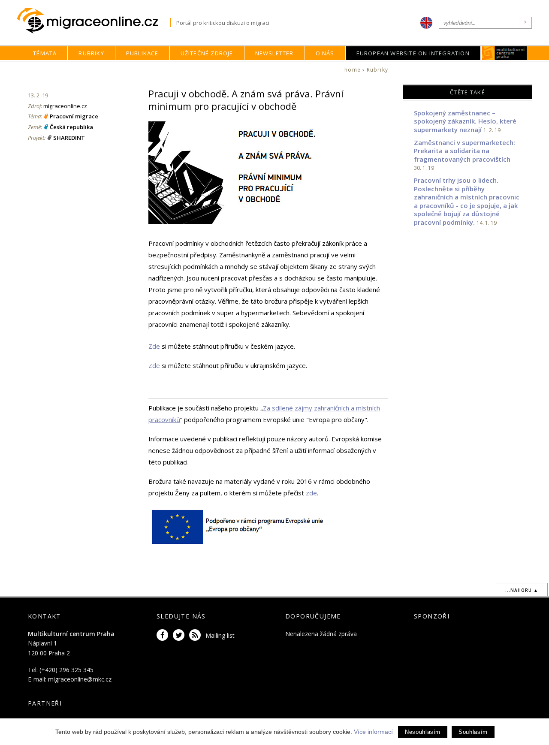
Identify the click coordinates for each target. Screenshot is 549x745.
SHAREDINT (69, 138)
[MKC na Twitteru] (180, 635)
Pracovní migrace (74, 116)
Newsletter (274, 53)
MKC (504, 53)
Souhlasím (473, 732)
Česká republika (71, 127)
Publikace (142, 53)
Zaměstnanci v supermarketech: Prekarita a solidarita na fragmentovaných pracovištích (464, 150)
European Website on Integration (413, 53)
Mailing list (220, 635)
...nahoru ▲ (521, 590)
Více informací (373, 731)
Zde (154, 346)
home (352, 69)
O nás (325, 53)
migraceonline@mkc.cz (80, 679)
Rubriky (91, 53)
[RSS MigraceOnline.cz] (196, 635)
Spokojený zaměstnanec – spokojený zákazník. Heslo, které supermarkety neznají (465, 121)
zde (311, 493)
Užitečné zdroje (207, 53)
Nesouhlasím (422, 732)
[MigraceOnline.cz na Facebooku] (164, 635)
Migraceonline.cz (93, 20)
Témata (45, 53)
